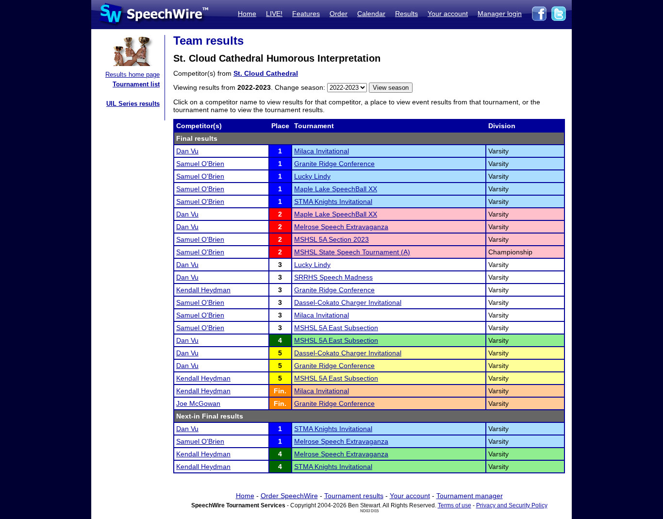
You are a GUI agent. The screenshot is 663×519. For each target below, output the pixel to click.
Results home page (132, 74)
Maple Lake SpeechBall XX (335, 189)
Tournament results (353, 496)
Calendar (371, 13)
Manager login (500, 13)
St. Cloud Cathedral (265, 73)
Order (339, 13)
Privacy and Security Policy (511, 505)
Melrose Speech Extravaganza (341, 227)
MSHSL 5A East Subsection (336, 328)
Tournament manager (469, 496)
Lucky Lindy (312, 176)
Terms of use (454, 505)
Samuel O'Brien (200, 163)
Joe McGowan (198, 403)
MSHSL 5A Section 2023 (331, 239)
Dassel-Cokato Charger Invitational (347, 302)
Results (406, 13)
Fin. (280, 391)
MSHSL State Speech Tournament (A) (352, 252)
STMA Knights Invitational (333, 201)
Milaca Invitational (321, 151)
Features (306, 13)
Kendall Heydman (203, 290)
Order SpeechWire (289, 496)
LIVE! (274, 13)
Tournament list (136, 84)
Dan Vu (187, 151)
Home (247, 13)
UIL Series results (133, 103)
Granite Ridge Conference (334, 163)
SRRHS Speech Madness (333, 277)
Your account (448, 13)
